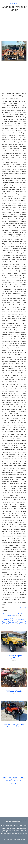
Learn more (19, 834)
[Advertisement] (14, 26)
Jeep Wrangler (12, 622)
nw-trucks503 (22, 608)
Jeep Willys (13, 783)
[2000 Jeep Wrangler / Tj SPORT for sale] (14, 641)
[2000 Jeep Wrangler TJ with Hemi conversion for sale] (14, 711)
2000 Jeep (6, 619)
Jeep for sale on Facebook (19, 839)
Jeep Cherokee (17, 780)
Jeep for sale (14, 3)
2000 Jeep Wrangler (18, 619)
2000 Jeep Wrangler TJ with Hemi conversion (14, 725)
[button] (3, 51)
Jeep (4, 622)
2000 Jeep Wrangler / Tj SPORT (14, 657)
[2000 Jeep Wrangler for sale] (14, 677)
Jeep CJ (8, 780)
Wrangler (22, 622)
